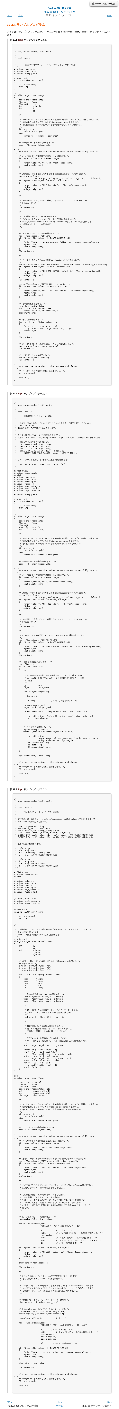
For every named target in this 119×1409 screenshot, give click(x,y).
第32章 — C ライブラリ (59, 12)
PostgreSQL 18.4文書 (59, 8)
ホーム (59, 1406)
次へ (109, 15)
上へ (20, 15)
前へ (9, 15)
